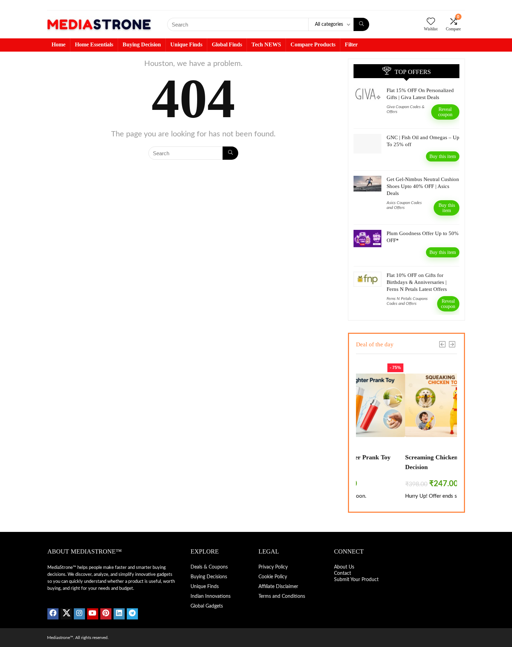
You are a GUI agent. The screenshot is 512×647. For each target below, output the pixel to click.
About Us (344, 567)
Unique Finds (186, 44)
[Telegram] (132, 613)
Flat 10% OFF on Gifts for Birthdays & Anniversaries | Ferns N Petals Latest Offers (417, 282)
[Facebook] (53, 613)
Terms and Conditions (281, 596)
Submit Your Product (356, 579)
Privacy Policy (273, 567)
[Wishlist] (431, 22)
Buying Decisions (209, 576)
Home (58, 44)
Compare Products (312, 44)
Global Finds (227, 44)
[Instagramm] (79, 613)
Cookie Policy (272, 576)
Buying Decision (142, 44)
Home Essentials (94, 44)
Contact (343, 573)
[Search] (361, 24)
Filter (351, 44)
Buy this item (442, 156)
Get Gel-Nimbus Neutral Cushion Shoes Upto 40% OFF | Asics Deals (423, 186)
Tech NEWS (266, 44)
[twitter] (66, 613)
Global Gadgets (207, 606)
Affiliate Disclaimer (278, 586)
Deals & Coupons (209, 567)
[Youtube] (92, 613)
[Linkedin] (119, 613)
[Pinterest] (105, 613)
